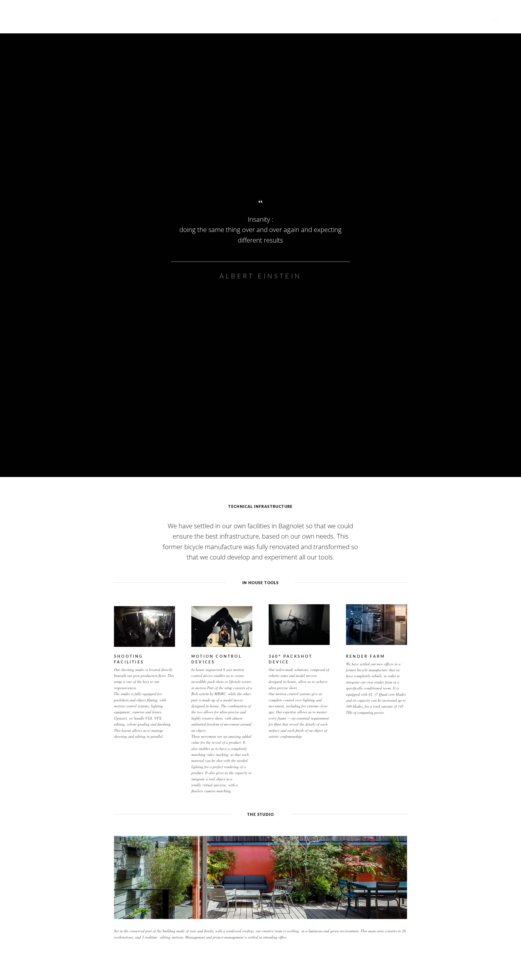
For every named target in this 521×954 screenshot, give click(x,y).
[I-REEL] (26, 23)
